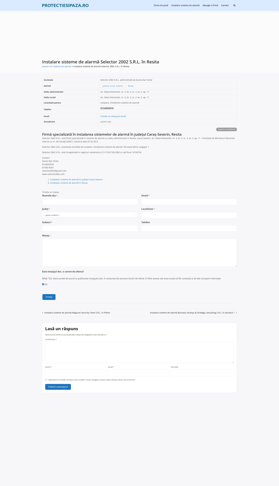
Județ (46, 209)
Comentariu (51, 339)
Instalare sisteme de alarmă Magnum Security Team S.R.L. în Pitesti (77, 312)
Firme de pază (161, 5)
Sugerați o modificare (226, 129)
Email (145, 195)
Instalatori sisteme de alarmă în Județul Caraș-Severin (76, 179)
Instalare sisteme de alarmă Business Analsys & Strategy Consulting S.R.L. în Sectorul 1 (192, 312)
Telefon (145, 222)
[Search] (234, 5)
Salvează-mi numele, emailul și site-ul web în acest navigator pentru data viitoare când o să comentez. (91, 380)
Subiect (47, 222)
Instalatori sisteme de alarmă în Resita (69, 182)
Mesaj (46, 235)
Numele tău (49, 195)
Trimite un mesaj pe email (113, 116)
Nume (48, 367)
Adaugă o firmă (210, 5)
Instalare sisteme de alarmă (185, 5)
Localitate (147, 209)
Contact (225, 5)
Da (46, 284)
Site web (174, 367)
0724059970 (106, 108)
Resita (131, 85)
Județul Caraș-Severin (112, 85)
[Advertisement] (139, 37)
